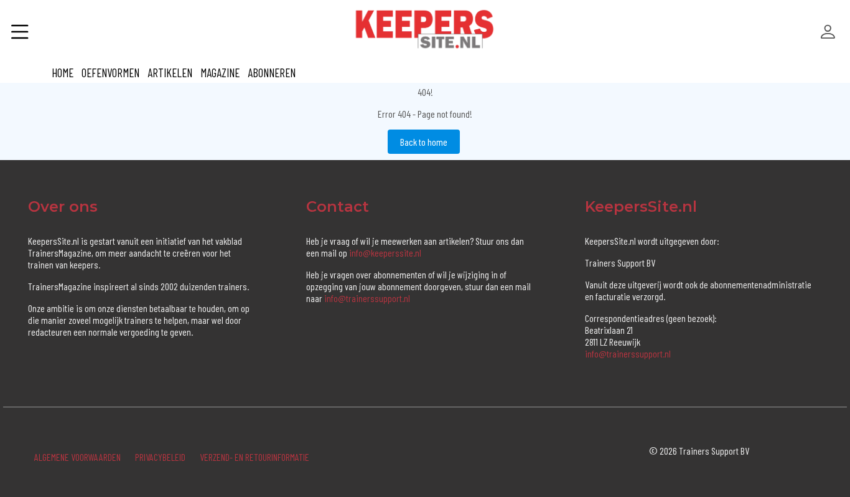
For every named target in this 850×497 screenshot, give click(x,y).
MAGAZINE (220, 72)
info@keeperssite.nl (385, 252)
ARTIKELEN (169, 72)
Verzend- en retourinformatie (254, 457)
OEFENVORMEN (110, 72)
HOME (62, 72)
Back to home (423, 142)
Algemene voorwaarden (77, 457)
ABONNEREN (272, 72)
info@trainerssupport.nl (367, 298)
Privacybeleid (160, 457)
